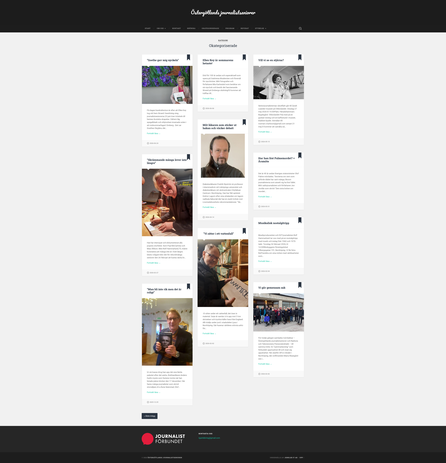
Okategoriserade (210, 28)
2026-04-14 (209, 217)
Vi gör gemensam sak (271, 287)
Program (229, 28)
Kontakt (176, 28)
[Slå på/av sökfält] (300, 28)
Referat (245, 28)
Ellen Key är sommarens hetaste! (218, 61)
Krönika (191, 28)
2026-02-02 (209, 343)
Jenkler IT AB (291, 457)
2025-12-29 (154, 402)
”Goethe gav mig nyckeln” (163, 60)
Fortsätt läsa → (154, 133)
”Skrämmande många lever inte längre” (167, 161)
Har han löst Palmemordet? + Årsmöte (276, 159)
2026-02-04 (265, 271)
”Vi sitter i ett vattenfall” (218, 233)
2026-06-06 (209, 108)
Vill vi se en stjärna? (271, 60)
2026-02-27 (154, 273)
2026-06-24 (154, 143)
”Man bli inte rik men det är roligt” (164, 290)
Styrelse (259, 28)
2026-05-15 (265, 142)
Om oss (160, 28)
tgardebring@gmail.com (209, 438)
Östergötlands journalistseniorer (223, 12)
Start (148, 28)
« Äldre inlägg (149, 416)
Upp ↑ (302, 457)
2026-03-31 (265, 207)
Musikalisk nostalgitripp (273, 223)
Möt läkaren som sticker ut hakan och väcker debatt (219, 126)
